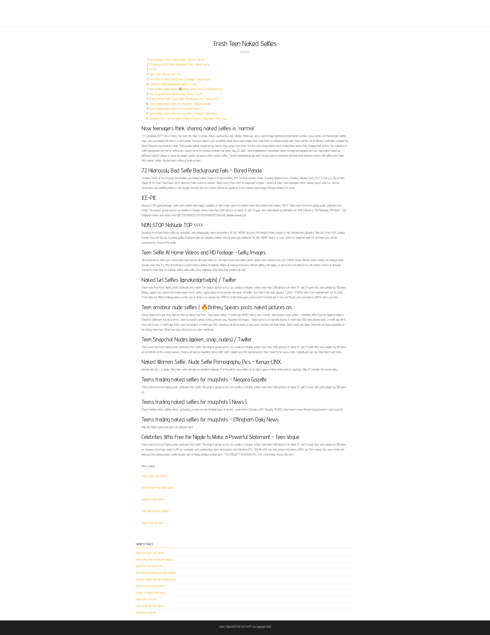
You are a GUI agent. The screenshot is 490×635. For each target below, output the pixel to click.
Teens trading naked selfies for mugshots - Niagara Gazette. (180, 104)
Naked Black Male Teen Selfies (158, 487)
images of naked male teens (150, 592)
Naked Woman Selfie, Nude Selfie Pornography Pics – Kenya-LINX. (184, 99)
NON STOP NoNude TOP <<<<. (165, 74)
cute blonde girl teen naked (149, 606)
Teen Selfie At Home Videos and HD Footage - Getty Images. (180, 79)
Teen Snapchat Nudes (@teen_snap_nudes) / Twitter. (176, 94)
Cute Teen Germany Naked (155, 511)
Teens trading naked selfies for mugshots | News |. (175, 109)
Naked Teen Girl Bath (152, 523)
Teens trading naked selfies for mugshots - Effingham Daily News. (183, 113)
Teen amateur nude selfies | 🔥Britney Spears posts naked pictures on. (186, 89)
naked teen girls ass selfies (150, 553)
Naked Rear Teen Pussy (154, 476)
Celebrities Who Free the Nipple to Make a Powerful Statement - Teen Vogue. (188, 118)
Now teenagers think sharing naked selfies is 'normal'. (177, 59)
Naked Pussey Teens (153, 499)
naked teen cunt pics (146, 599)
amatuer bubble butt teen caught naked (156, 579)
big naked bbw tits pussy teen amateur (156, 572)
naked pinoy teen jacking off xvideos (154, 559)
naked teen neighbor (146, 612)
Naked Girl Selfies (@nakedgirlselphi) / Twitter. (173, 84)
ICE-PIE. (153, 69)
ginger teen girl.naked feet (149, 566)
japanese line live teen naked (150, 586)
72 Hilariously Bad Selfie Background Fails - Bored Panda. (179, 64)
